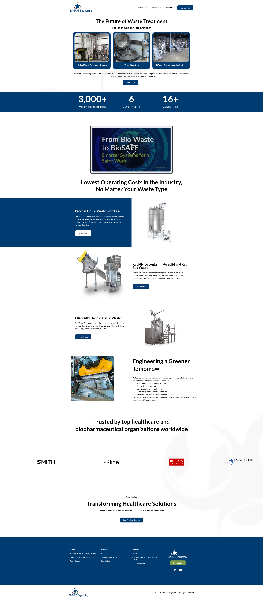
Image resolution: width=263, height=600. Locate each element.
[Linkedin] (175, 570)
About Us (169, 8)
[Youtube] (180, 570)
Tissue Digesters (132, 65)
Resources (155, 8)
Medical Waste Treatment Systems (92, 65)
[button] (131, 149)
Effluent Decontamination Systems (171, 65)
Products (140, 8)
